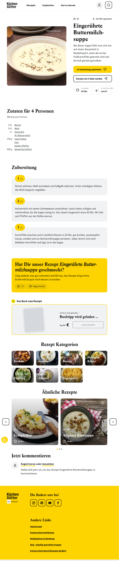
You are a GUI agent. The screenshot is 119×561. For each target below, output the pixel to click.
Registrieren (28, 464)
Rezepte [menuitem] (31, 5)
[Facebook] (57, 502)
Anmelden (48, 464)
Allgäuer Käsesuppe (78, 435)
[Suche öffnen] (108, 5)
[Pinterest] (41, 502)
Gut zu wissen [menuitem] (68, 5)
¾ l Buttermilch (22, 135)
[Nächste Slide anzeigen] (113, 421)
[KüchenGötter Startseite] (12, 5)
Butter (17, 124)
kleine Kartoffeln (23, 149)
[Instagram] (33, 502)
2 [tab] (59, 449)
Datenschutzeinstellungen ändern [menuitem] (48, 550)
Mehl (16, 128)
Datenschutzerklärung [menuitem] (42, 532)
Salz (16, 142)
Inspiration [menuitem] (48, 5)
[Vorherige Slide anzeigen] (5, 421)
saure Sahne (20, 138)
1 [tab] (57, 449)
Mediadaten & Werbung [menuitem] (42, 538)
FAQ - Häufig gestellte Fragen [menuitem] (45, 544)
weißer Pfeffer (21, 145)
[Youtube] (49, 502)
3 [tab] (61, 449)
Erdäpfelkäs (23, 435)
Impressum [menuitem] (36, 526)
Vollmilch (19, 131)
